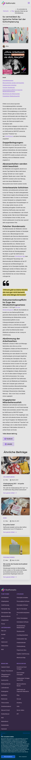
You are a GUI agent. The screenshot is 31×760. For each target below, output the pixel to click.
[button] (4, 733)
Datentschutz (26, 733)
